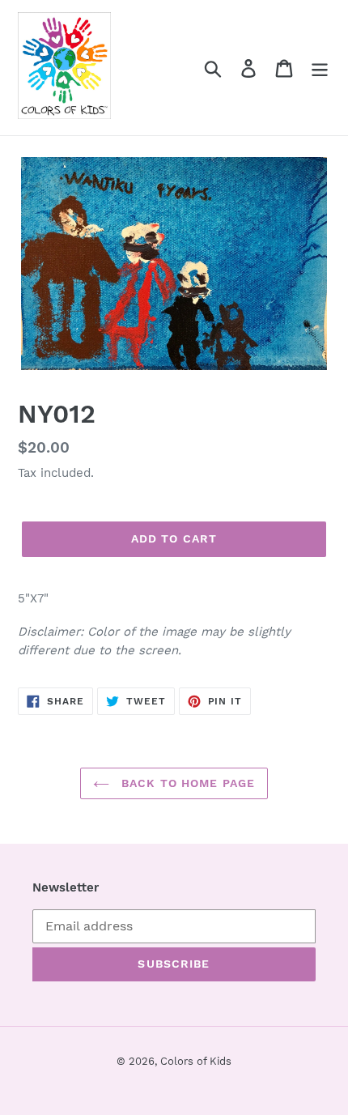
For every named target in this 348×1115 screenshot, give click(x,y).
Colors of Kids (195, 1061)
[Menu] (319, 67)
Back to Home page (186, 783)
